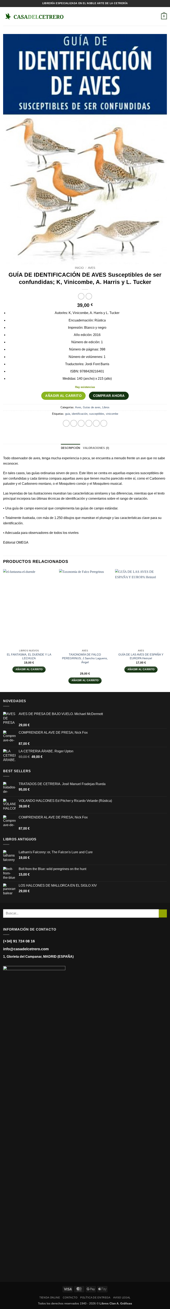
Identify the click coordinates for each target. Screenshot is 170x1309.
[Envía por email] (88, 423)
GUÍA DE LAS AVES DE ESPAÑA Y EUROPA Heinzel (140, 656)
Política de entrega (95, 1297)
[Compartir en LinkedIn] (103, 423)
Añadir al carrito (63, 396)
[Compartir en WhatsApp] (66, 423)
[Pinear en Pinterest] (96, 423)
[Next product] (81, 296)
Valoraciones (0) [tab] (96, 448)
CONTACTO (70, 1297)
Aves (91, 267)
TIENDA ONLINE (49, 1297)
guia (67, 413)
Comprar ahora (109, 396)
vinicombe (112, 413)
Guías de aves (92, 407)
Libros (105, 407)
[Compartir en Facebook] (73, 423)
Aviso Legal (122, 1297)
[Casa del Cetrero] (34, 16)
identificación (79, 413)
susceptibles (96, 413)
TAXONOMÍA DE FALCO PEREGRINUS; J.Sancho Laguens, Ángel (85, 658)
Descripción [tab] (70, 448)
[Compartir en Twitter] (81, 423)
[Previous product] (89, 296)
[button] (70, 16)
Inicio (79, 267)
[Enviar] (163, 913)
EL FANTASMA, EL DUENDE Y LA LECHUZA (29, 656)
